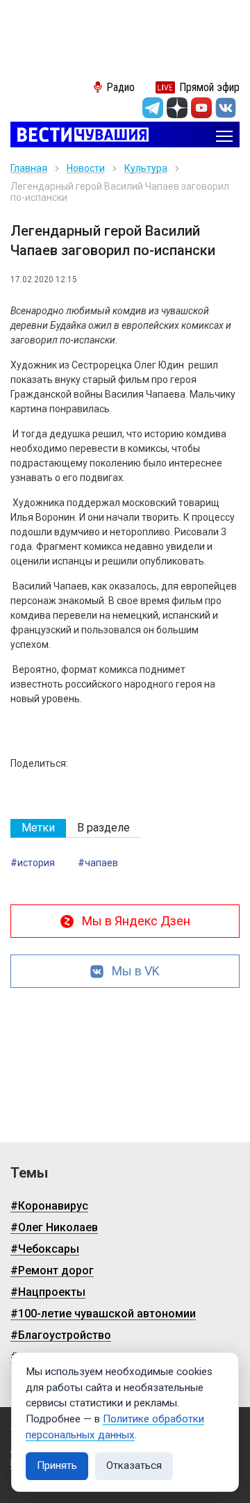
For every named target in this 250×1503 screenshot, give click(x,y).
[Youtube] (201, 107)
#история (32, 862)
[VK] (225, 107)
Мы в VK (136, 971)
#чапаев (98, 862)
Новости (86, 168)
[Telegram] (152, 107)
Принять (57, 1465)
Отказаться (134, 1465)
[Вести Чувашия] (79, 136)
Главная (28, 168)
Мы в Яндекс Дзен (136, 920)
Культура (145, 168)
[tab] (38, 828)
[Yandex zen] (177, 107)
